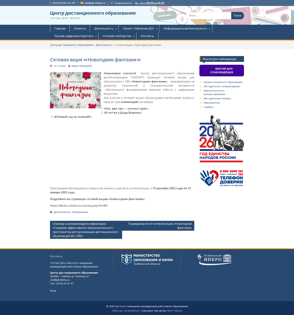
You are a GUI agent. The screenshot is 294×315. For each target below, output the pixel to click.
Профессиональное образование (223, 82)
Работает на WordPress (126, 310)
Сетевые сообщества (117, 36)
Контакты (147, 36)
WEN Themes (174, 310)
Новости (80, 28)
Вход (53, 290)
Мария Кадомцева (81, 65)
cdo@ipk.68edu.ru (94, 3)
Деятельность (103, 28)
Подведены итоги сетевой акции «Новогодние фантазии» (160, 226)
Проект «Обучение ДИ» (138, 28)
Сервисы (209, 107)
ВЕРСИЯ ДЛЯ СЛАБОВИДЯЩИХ (221, 70)
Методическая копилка (217, 98)
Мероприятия (80, 212)
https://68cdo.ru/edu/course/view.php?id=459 (79, 206)
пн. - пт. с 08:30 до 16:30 (149, 3)
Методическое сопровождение (222, 86)
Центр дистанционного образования (93, 13)
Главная (59, 28)
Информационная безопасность (185, 28)
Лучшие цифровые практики (73, 36)
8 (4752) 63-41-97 (64, 3)
